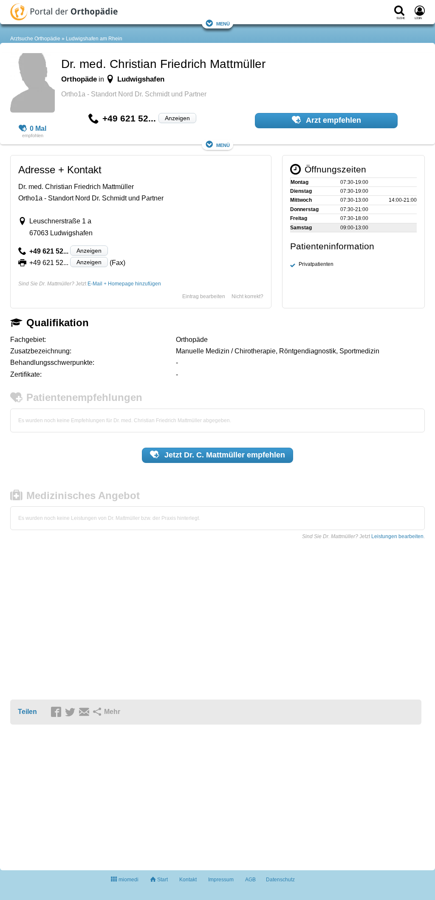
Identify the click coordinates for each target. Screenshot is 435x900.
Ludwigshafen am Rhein (94, 39)
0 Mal (38, 128)
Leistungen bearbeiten (397, 536)
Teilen (27, 711)
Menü (223, 23)
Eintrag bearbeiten (203, 296)
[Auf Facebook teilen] (57, 712)
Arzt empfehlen (332, 120)
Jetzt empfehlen (223, 455)
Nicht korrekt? (247, 296)
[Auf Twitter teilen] (71, 712)
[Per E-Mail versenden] (85, 712)
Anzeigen (177, 118)
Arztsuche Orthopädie (35, 39)
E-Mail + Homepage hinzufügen (124, 284)
